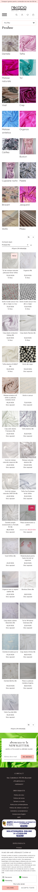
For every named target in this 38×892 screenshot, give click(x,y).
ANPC (19, 817)
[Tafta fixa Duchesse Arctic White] (28, 481)
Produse (19, 847)
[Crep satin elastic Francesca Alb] (10, 419)
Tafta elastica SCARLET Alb (10, 365)
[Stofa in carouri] (28, 385)
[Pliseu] (28, 218)
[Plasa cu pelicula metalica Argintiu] (28, 671)
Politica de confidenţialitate (19, 804)
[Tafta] (28, 43)
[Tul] (28, 67)
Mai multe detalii (19, 884)
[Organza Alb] (28, 260)
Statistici (25, 877)
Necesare (8, 877)
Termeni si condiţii (19, 801)
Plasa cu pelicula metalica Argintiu (27, 682)
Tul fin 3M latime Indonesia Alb (27, 622)
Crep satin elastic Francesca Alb (10, 430)
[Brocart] (10, 194)
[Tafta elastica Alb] (28, 419)
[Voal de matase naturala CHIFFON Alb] (10, 481)
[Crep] (28, 95)
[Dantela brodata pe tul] (10, 642)
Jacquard (24, 204)
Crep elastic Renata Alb (28, 333)
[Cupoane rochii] (10, 170)
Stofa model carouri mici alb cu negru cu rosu (10, 303)
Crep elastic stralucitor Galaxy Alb (10, 334)
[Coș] (34, 15)
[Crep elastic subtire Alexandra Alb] (10, 611)
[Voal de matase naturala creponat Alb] (10, 450)
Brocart (6, 204)
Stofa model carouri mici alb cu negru (28, 303)
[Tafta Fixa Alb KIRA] (10, 702)
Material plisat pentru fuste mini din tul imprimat (28, 558)
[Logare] (22, 15)
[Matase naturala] (10, 67)
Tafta (22, 53)
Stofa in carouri (28, 395)
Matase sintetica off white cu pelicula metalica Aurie (10, 398)
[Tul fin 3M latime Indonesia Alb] (28, 611)
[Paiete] (28, 170)
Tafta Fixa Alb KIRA (10, 712)
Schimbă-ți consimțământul (19, 811)
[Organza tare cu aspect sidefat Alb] (10, 579)
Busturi (23, 156)
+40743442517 (19, 784)
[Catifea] (10, 144)
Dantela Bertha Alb (10, 681)
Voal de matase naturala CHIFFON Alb (10, 492)
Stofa (5, 228)
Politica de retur (19, 795)
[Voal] (10, 95)
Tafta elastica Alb (28, 429)
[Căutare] (16, 15)
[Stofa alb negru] (28, 354)
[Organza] (28, 119)
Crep (22, 105)
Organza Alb (28, 270)
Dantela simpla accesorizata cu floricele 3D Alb (10, 525)
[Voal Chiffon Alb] (10, 546)
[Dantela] (10, 43)
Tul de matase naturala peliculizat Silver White (10, 272)
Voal (4, 105)
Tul (21, 77)
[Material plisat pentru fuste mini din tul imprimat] (28, 546)
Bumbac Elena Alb (28, 589)
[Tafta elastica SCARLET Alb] (10, 354)
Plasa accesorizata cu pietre (27, 524)
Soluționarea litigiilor (19, 814)
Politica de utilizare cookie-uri (19, 808)
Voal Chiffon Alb (10, 556)
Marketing (8, 880)
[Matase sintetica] (10, 119)
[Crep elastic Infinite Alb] (28, 642)
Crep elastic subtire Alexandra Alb (10, 622)
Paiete (23, 180)
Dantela (6, 53)
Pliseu (23, 228)
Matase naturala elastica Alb (27, 461)
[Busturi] (28, 146)
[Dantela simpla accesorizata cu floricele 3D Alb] (10, 512)
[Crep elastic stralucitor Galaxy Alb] (10, 323)
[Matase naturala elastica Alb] (28, 450)
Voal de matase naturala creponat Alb (10, 461)
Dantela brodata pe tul (10, 652)
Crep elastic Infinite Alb (27, 652)
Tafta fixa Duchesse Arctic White (27, 492)
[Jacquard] (28, 194)
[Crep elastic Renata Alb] (28, 323)
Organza (24, 129)
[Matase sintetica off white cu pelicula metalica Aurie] (10, 385)
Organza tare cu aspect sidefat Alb (10, 591)
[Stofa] (10, 218)
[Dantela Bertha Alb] (10, 671)
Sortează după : (7, 242)
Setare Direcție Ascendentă (31, 245)
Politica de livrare (19, 798)
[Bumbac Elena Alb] (28, 579)
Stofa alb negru (27, 364)
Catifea (5, 152)
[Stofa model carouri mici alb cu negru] (28, 292)
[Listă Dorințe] (27, 14)
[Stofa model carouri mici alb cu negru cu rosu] (10, 292)
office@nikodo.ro (19, 781)
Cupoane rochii (10, 180)
